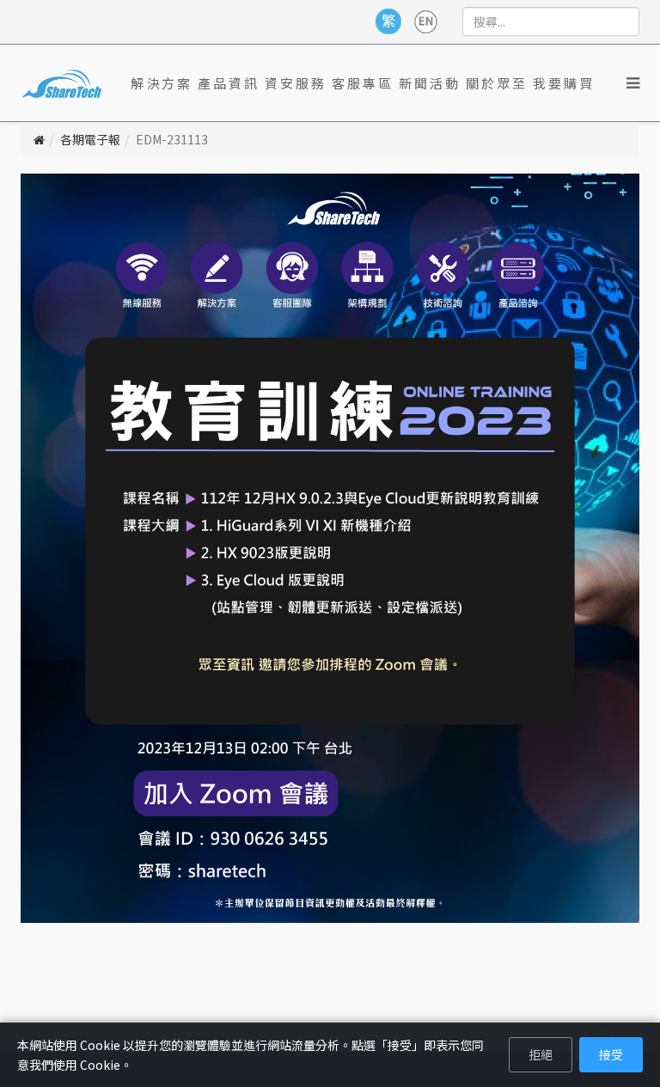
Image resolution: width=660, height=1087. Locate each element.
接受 (611, 1054)
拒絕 (541, 1054)
